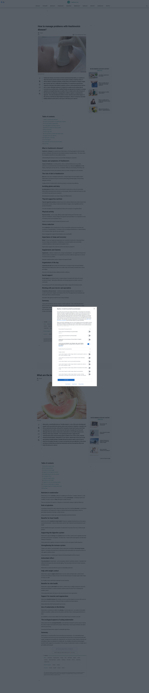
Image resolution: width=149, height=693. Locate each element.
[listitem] (74, 329)
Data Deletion (67, 384)
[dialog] (74, 346)
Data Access (74, 384)
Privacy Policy (81, 384)
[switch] (88, 331)
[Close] (95, 309)
